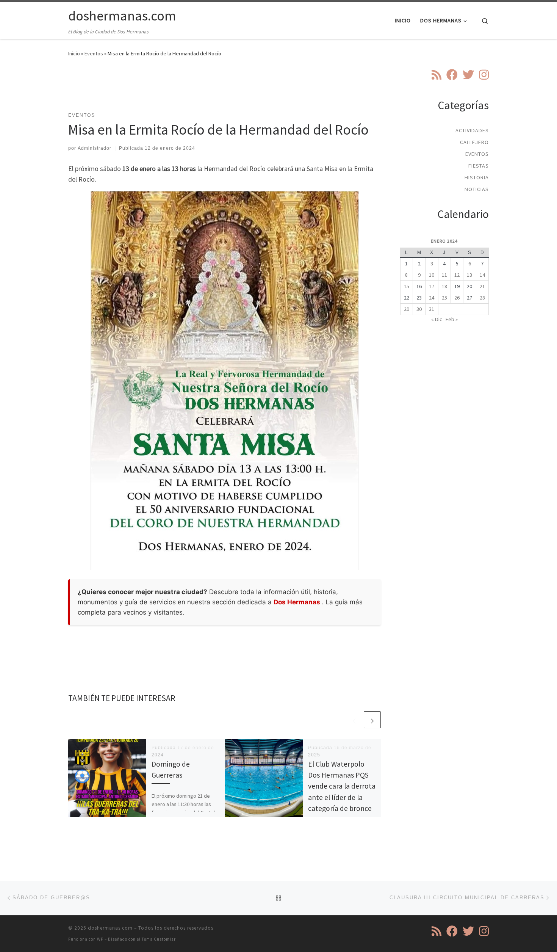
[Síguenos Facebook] (452, 74)
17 (431, 286)
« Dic (436, 319)
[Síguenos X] (468, 74)
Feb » (452, 319)
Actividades (472, 130)
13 (469, 274)
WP (100, 939)
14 (482, 274)
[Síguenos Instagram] (484, 74)
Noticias (477, 189)
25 (444, 297)
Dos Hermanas (298, 602)
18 (444, 286)
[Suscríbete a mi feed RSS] (436, 74)
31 (431, 309)
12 (457, 274)
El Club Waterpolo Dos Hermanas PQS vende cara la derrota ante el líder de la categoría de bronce (342, 786)
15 (406, 286)
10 (431, 274)
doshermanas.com (110, 928)
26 (457, 297)
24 (431, 297)
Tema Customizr (159, 939)
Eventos (93, 53)
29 (406, 309)
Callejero (474, 142)
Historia (477, 177)
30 (419, 309)
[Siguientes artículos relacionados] (372, 719)
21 (482, 286)
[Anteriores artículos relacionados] (354, 719)
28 (482, 297)
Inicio (74, 53)
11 (444, 274)
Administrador (94, 148)
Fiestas (478, 165)
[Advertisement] (225, 89)
